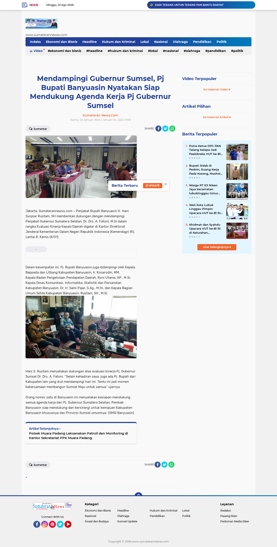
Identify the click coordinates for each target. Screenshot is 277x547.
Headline (89, 42)
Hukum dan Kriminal (118, 42)
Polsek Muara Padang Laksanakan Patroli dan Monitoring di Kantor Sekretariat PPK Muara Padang (78, 435)
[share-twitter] (165, 128)
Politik (222, 42)
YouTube (70, 530)
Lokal (144, 42)
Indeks (35, 42)
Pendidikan (202, 42)
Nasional (161, 42)
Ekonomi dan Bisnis (61, 42)
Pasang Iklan (228, 516)
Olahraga (180, 42)
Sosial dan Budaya (97, 521)
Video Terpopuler (199, 78)
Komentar (40, 128)
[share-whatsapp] (172, 128)
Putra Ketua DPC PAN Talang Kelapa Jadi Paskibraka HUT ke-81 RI (205, 150)
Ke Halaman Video (215, 89)
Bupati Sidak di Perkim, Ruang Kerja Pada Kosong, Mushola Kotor (205, 169)
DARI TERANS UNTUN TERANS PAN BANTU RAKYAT (189, 4)
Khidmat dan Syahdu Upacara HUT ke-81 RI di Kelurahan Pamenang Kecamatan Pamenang (206, 229)
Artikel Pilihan (196, 106)
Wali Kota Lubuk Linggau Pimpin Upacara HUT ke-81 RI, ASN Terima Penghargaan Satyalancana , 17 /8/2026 (205, 209)
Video (38, 51)
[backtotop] (138, 496)
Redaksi (225, 510)
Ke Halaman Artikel (216, 117)
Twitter (62, 530)
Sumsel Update (127, 521)
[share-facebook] (158, 128)
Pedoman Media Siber (234, 521)
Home (33, 5)
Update (154, 185)
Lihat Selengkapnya (216, 247)
